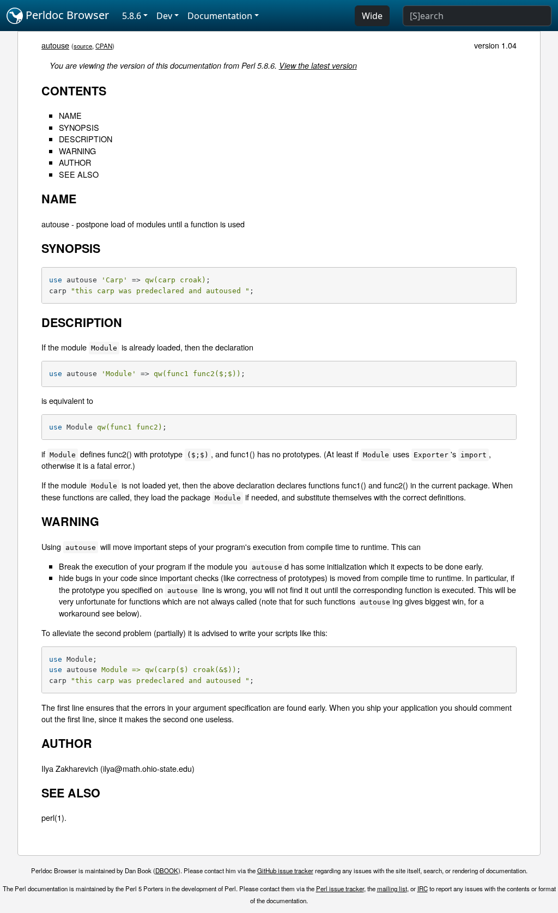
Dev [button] (164, 16)
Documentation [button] (219, 16)
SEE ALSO (79, 174)
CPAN (103, 45)
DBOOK (166, 870)
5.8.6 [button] (131, 16)
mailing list (392, 888)
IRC (422, 888)
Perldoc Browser (66, 15)
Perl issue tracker (340, 888)
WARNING (77, 150)
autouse (55, 45)
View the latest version (318, 65)
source (83, 45)
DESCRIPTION (85, 138)
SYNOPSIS (79, 127)
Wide (372, 16)
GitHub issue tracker (285, 870)
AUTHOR (75, 162)
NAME (70, 115)
